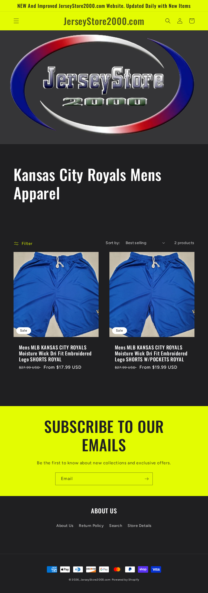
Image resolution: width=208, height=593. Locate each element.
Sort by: (113, 243)
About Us (65, 525)
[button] (16, 21)
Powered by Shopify (125, 579)
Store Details (140, 525)
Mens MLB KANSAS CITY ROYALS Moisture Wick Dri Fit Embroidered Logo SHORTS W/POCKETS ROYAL (151, 353)
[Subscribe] (146, 478)
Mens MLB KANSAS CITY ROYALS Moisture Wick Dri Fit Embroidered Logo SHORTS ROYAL (55, 353)
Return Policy (91, 525)
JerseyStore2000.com (95, 579)
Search (115, 525)
